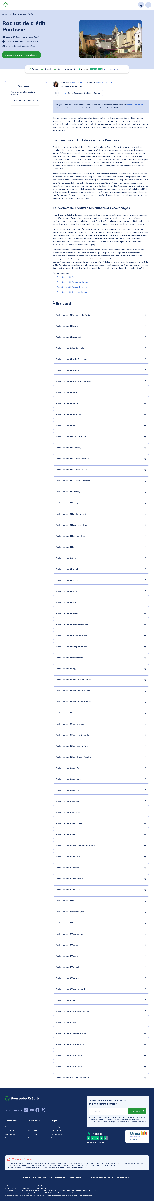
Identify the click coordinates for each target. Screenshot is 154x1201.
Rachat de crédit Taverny (67, 867)
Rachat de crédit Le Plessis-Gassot (71, 469)
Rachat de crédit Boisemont (68, 337)
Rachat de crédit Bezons (67, 326)
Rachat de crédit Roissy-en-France (72, 292)
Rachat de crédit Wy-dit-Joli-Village (72, 1077)
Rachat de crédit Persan (67, 602)
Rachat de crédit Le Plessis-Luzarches (73, 480)
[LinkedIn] (26, 1110)
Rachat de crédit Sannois (67, 790)
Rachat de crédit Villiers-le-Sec (70, 1066)
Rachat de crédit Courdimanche (70, 348)
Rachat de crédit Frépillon (67, 425)
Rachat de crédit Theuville (68, 889)
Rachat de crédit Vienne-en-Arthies (72, 989)
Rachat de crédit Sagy (66, 668)
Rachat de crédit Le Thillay (68, 492)
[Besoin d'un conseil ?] (141, 5)
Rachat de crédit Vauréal (67, 945)
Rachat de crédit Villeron (67, 1022)
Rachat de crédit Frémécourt (69, 414)
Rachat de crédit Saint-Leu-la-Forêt (72, 746)
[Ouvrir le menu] (148, 5)
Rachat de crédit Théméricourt (70, 878)
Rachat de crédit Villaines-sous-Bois (72, 1011)
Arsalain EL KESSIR (104, 82)
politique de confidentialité (128, 1124)
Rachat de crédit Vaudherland (69, 934)
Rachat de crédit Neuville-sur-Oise (71, 525)
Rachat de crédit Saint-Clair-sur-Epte (73, 690)
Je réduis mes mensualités (19, 54)
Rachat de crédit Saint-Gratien (70, 724)
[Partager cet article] (56, 93)
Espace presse (33, 1134)
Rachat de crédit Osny (66, 558)
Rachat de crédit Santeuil (67, 801)
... (10, 14)
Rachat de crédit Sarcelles (68, 812)
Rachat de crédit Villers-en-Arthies (71, 1033)
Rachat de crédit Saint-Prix (68, 768)
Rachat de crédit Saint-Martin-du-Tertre (74, 735)
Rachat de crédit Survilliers (68, 856)
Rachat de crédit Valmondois (69, 923)
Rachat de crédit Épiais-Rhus (69, 370)
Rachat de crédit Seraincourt (69, 823)
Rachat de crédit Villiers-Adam (70, 1044)
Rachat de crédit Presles (67, 277)
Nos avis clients (33, 1127)
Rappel (7, 1138)
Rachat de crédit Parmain (67, 569)
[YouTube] (32, 1110)
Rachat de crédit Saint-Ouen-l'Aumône (73, 757)
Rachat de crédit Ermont (67, 403)
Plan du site (55, 1138)
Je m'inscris (135, 1111)
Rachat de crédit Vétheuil (67, 967)
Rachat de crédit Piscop (66, 591)
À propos (8, 1127)
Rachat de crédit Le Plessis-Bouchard (73, 458)
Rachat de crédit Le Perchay (68, 447)
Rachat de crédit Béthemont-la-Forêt (73, 315)
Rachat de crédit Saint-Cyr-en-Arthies (73, 702)
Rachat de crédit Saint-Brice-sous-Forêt (74, 679)
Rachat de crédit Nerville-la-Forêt (71, 514)
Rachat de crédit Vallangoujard (70, 912)
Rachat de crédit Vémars (67, 956)
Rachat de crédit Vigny (66, 1000)
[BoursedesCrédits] (22, 1098)
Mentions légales (57, 1127)
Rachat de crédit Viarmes (67, 978)
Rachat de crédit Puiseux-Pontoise (72, 287)
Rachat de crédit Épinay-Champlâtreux (73, 381)
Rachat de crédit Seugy (66, 834)
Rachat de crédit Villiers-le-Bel (69, 1055)
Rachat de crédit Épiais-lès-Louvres (72, 359)
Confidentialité (56, 1130)
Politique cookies (57, 1134)
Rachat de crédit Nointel (67, 547)
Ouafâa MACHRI (76, 82)
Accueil (5, 14)
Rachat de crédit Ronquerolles (69, 657)
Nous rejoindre (10, 1134)
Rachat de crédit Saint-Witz (68, 779)
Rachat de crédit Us (65, 900)
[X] (43, 1110)
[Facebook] (37, 1110)
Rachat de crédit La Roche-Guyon (71, 436)
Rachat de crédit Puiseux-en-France (72, 282)
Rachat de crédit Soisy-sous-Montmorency (75, 845)
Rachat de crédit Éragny (67, 392)
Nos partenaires (33, 1130)
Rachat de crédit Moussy (67, 503)
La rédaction (9, 1130)
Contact (30, 1138)
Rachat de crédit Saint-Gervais (70, 713)
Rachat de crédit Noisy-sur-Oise (70, 536)
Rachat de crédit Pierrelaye (68, 580)
